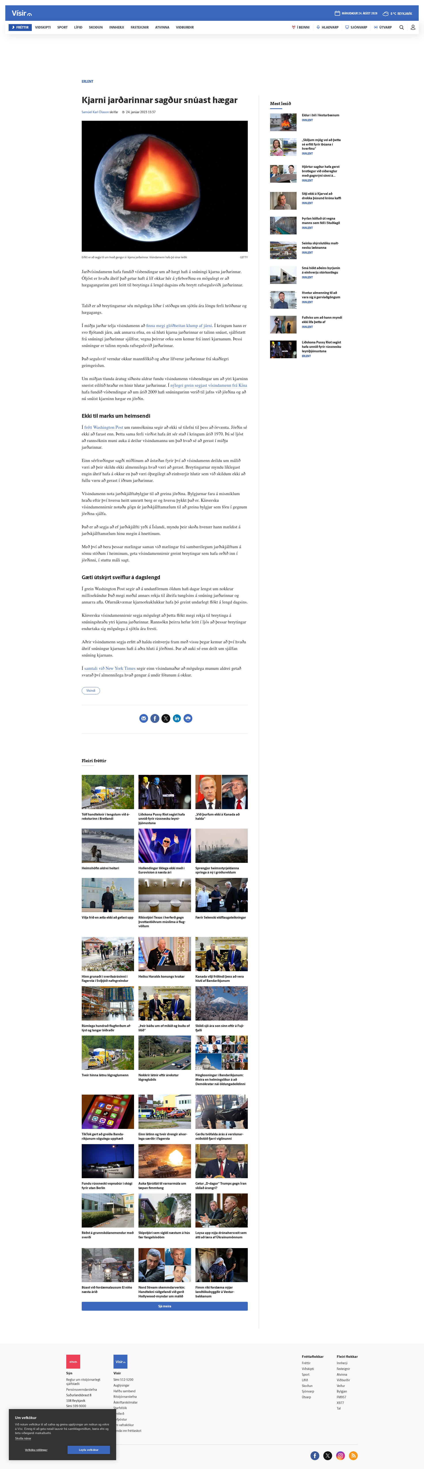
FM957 (341, 1397)
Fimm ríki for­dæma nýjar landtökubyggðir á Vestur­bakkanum (214, 1292)
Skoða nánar (23, 1438)
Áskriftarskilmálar (126, 1402)
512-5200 (126, 1380)
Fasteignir (343, 1369)
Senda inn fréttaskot (127, 1431)
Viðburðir (343, 1380)
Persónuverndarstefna (81, 1390)
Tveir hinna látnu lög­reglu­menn (105, 1075)
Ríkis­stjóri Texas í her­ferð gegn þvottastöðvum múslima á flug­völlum (162, 922)
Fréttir (306, 1363)
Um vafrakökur (124, 1425)
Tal (339, 1408)
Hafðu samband (124, 1391)
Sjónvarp (308, 1391)
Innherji (342, 1363)
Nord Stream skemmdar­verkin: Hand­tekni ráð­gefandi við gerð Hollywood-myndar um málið (161, 1292)
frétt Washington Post (103, 427)
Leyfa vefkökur (89, 1450)
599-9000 (79, 1406)
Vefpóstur (120, 1419)
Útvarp (306, 1397)
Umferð (119, 1414)
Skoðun (307, 1386)
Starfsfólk (120, 1408)
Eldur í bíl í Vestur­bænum (320, 115)
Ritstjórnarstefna (125, 1397)
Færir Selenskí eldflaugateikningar (220, 917)
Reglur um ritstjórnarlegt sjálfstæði (83, 1382)
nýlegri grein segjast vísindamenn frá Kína (208, 385)
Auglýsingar (121, 1385)
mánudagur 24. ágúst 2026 (359, 13)
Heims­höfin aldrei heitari (100, 868)
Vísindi (90, 691)
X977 (340, 1403)
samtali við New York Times (110, 668)
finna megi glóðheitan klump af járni (179, 325)
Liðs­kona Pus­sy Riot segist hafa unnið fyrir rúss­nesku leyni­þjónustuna (161, 819)
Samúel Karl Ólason (95, 112)
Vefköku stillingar (36, 1450)
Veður (341, 1386)
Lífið (305, 1380)
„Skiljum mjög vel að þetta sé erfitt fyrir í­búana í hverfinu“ (321, 145)
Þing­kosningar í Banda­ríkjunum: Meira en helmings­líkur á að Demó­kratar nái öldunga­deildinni (220, 1080)
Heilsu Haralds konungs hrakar (161, 977)
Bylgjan (342, 1391)
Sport (305, 1375)
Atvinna (342, 1375)
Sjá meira (164, 1306)
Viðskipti (308, 1369)
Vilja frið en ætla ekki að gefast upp (107, 917)
